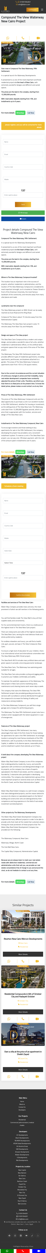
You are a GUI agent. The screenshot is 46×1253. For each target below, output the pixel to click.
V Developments (22, 1157)
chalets (22, 1125)
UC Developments (22, 1135)
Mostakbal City (22, 1190)
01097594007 (25, 2)
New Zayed (22, 1198)
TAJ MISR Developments (22, 1141)
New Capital (22, 1170)
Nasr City (22, 1192)
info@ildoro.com (24, 4)
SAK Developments (22, 1149)
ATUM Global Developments (22, 1143)
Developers (22, 1110)
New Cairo (22, 1178)
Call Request (32, 9)
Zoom (24, 218)
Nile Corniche (22, 1204)
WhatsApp (20, 112)
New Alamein (22, 1173)
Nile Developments (22, 1160)
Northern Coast (22, 1181)
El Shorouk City (22, 1195)
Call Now (31, 112)
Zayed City (22, 1184)
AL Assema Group (22, 1146)
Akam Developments (22, 1138)
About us (22, 1104)
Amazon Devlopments (22, 1152)
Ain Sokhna (22, 1176)
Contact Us (22, 1107)
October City (22, 1187)
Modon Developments (22, 1155)
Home (22, 1101)
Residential (22, 1120)
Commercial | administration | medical (22, 1122)
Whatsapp (24, 212)
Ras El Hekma (22, 1201)
